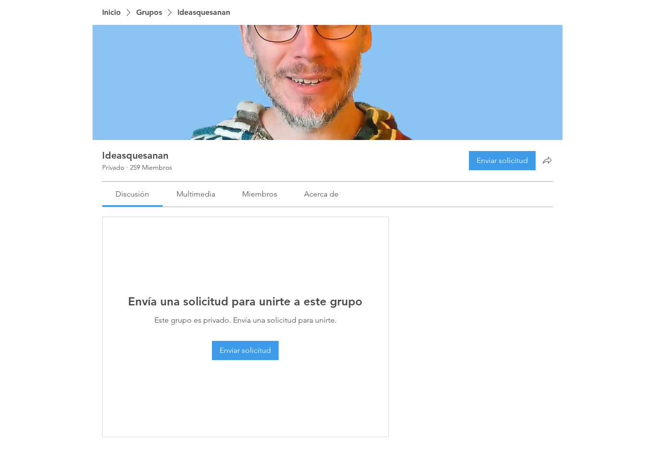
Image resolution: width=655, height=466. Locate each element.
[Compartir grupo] (547, 160)
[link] (132, 193)
